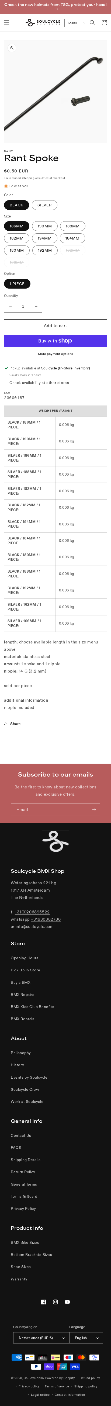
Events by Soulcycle (29, 1077)
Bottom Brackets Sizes (31, 1254)
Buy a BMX (20, 982)
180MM (17, 250)
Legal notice (40, 1395)
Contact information (70, 1395)
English (72, 23)
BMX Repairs (22, 994)
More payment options (55, 354)
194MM (45, 238)
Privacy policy (29, 1386)
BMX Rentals (22, 1018)
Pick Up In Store (25, 970)
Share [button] (15, 723)
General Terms (24, 1184)
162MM (75, 251)
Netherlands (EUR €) (36, 1338)
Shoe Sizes (21, 1266)
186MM (17, 226)
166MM (19, 263)
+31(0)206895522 (32, 912)
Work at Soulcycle (27, 1101)
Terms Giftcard (24, 1196)
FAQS (16, 1147)
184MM (72, 238)
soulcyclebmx (34, 1378)
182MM (17, 238)
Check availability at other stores (39, 382)
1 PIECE (17, 283)
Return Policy (23, 1171)
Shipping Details (26, 1159)
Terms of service (57, 1386)
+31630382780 (46, 919)
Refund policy (90, 1378)
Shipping (28, 178)
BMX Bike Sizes (25, 1242)
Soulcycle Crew (25, 1089)
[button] (7, 23)
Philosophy (21, 1052)
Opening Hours (25, 957)
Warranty (19, 1279)
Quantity (11, 295)
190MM (45, 226)
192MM (45, 250)
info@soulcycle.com (35, 926)
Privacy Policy (23, 1208)
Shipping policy (86, 1386)
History (17, 1064)
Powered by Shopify (60, 1378)
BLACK (16, 205)
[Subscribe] (94, 809)
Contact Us (21, 1135)
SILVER (44, 205)
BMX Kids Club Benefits (32, 1006)
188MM (73, 226)
